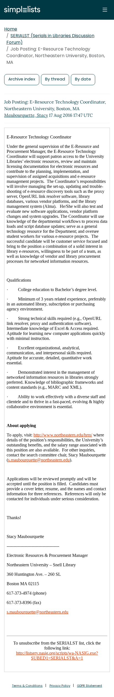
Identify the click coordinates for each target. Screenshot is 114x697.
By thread (55, 79)
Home (10, 29)
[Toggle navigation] (105, 10)
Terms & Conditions (27, 685)
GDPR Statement (89, 685)
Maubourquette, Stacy (26, 115)
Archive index (21, 79)
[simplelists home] (20, 10)
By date (83, 79)
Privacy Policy (60, 685)
